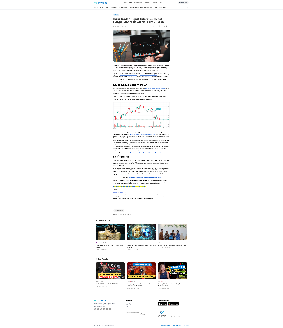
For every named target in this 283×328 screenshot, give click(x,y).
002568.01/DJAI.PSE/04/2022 (165, 318)
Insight (96, 7)
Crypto (155, 7)
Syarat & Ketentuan (165, 325)
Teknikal (107, 7)
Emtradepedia (162, 7)
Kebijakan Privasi (177, 325)
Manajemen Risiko (123, 7)
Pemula (101, 7)
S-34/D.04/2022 (144, 317)
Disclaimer (186, 325)
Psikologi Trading (134, 7)
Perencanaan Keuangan (146, 7)
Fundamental (114, 7)
